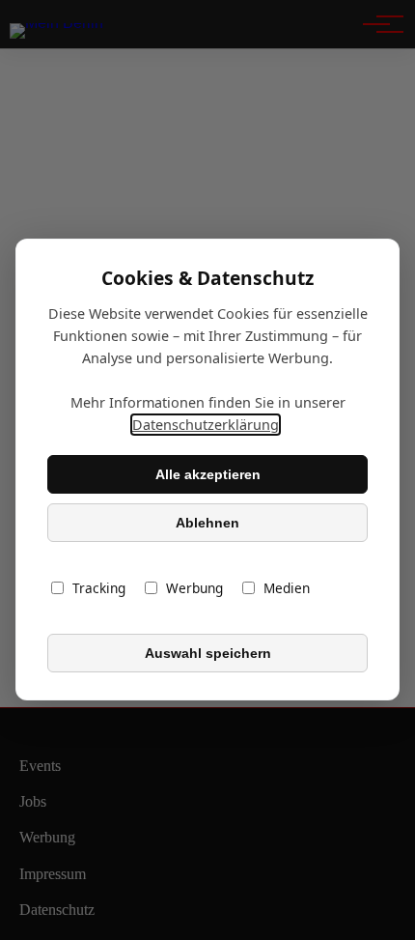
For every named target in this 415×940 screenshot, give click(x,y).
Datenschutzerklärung (205, 425)
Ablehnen (207, 522)
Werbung (194, 589)
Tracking (98, 589)
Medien (286, 589)
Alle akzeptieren (208, 474)
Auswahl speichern (208, 653)
